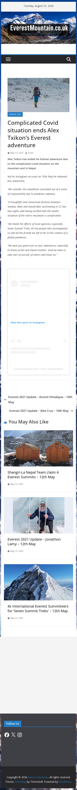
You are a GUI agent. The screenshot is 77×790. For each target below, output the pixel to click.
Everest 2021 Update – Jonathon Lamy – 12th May (34, 541)
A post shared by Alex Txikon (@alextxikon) (38, 368)
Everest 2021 (15, 114)
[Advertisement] (38, 675)
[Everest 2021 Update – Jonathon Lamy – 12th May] (38, 500)
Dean (30, 152)
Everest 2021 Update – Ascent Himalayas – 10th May (40, 399)
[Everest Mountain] (38, 14)
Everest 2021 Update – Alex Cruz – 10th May (39, 411)
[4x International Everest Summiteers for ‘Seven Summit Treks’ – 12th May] (38, 567)
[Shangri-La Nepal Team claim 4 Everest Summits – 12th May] (38, 433)
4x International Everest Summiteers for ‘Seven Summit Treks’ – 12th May (38, 608)
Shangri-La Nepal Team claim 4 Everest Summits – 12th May (33, 474)
